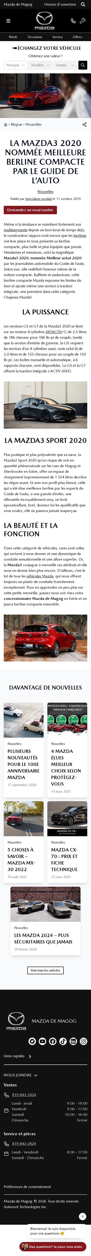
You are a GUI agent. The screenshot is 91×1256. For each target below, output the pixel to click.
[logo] (44, 21)
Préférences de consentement (27, 1187)
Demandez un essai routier (30, 210)
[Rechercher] (83, 4)
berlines (80, 235)
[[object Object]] (84, 124)
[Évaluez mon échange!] (82, 65)
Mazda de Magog (18, 4)
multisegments (15, 230)
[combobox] (6, 65)
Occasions (35, 37)
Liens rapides (14, 1056)
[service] (82, 20)
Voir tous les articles (45, 970)
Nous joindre (18, 1075)
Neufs (13, 37)
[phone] (73, 20)
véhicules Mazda (40, 576)
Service (57, 37)
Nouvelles (34, 124)
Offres (77, 37)
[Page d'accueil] (6, 124)
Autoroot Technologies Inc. (25, 1207)
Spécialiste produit (38, 199)
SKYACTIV (54, 332)
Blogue (16, 124)
